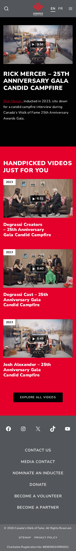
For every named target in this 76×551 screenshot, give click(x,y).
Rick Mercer (12, 101)
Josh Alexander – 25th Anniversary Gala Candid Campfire (27, 369)
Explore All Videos (38, 397)
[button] (38, 198)
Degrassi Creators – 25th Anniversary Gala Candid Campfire (27, 229)
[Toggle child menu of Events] (6, 8)
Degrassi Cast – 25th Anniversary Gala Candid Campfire (25, 299)
